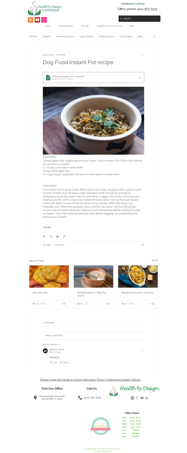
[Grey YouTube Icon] (142, 398)
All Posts (33, 36)
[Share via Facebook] (44, 236)
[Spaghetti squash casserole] (138, 276)
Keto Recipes (126, 36)
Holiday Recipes (106, 36)
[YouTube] (37, 20)
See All (155, 260)
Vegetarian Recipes (65, 36)
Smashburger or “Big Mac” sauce (92, 294)
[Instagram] (44, 20)
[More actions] (142, 54)
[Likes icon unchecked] (51, 362)
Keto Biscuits (40, 292)
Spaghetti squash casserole (137, 292)
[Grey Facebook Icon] (137, 398)
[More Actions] (142, 350)
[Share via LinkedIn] (57, 236)
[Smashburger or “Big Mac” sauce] (93, 276)
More (140, 36)
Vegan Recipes (86, 36)
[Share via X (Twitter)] (51, 236)
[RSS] (30, 20)
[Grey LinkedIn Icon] (147, 398)
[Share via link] (64, 236)
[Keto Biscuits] (49, 276)
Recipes (46, 36)
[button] (154, 36)
